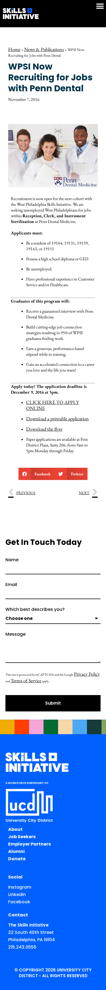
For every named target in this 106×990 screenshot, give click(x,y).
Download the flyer (44, 429)
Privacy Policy (87, 674)
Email (11, 585)
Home (14, 49)
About (15, 829)
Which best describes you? (35, 609)
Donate (17, 859)
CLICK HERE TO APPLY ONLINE (52, 405)
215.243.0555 (22, 947)
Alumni (16, 851)
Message (15, 634)
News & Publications (44, 49)
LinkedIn (17, 894)
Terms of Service (26, 680)
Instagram (19, 887)
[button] (100, 6)
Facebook (19, 902)
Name (11, 560)
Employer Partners (29, 844)
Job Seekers (22, 837)
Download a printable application (57, 418)
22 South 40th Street (31, 932)
